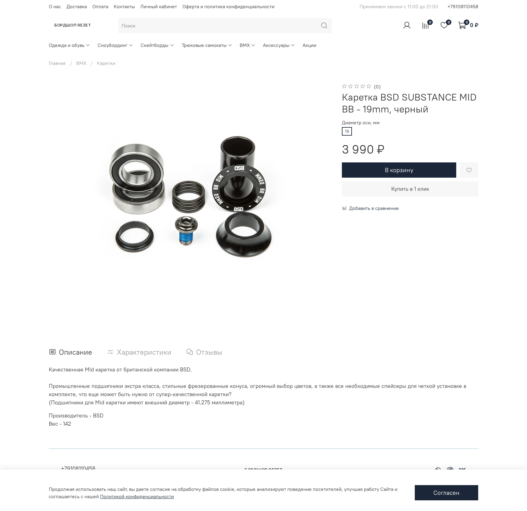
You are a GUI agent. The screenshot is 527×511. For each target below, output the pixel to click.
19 (347, 131)
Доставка (76, 6)
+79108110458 (462, 6)
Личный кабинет (158, 6)
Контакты (124, 6)
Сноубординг (112, 45)
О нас (55, 6)
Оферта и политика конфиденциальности (228, 6)
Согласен (446, 492)
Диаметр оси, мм (361, 123)
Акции (309, 45)
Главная (57, 63)
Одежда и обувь (66, 45)
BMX (245, 45)
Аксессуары (276, 45)
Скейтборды (154, 45)
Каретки (106, 63)
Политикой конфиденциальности (137, 496)
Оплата (100, 6)
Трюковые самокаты (204, 45)
